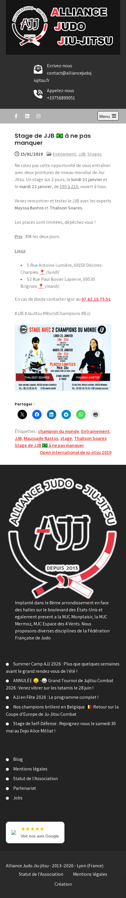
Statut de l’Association (35, 778)
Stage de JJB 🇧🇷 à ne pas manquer (49, 445)
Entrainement (95, 431)
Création (63, 884)
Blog (18, 759)
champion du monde (58, 431)
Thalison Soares (90, 438)
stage (66, 438)
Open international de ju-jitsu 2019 (75, 452)
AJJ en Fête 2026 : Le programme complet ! (55, 697)
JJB (81, 154)
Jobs (18, 798)
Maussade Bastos (41, 438)
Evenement (64, 154)
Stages (94, 154)
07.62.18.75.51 (95, 299)
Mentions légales (30, 769)
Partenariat (24, 788)
